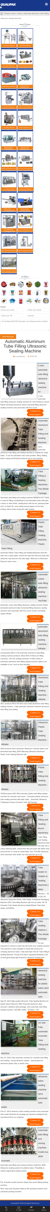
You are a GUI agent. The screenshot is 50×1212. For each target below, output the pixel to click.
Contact (31, 1210)
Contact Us (35, 411)
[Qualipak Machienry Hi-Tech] (9, 4)
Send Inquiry (35, 414)
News (20, 13)
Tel (6, 1210)
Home (13, 13)
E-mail (18, 1210)
